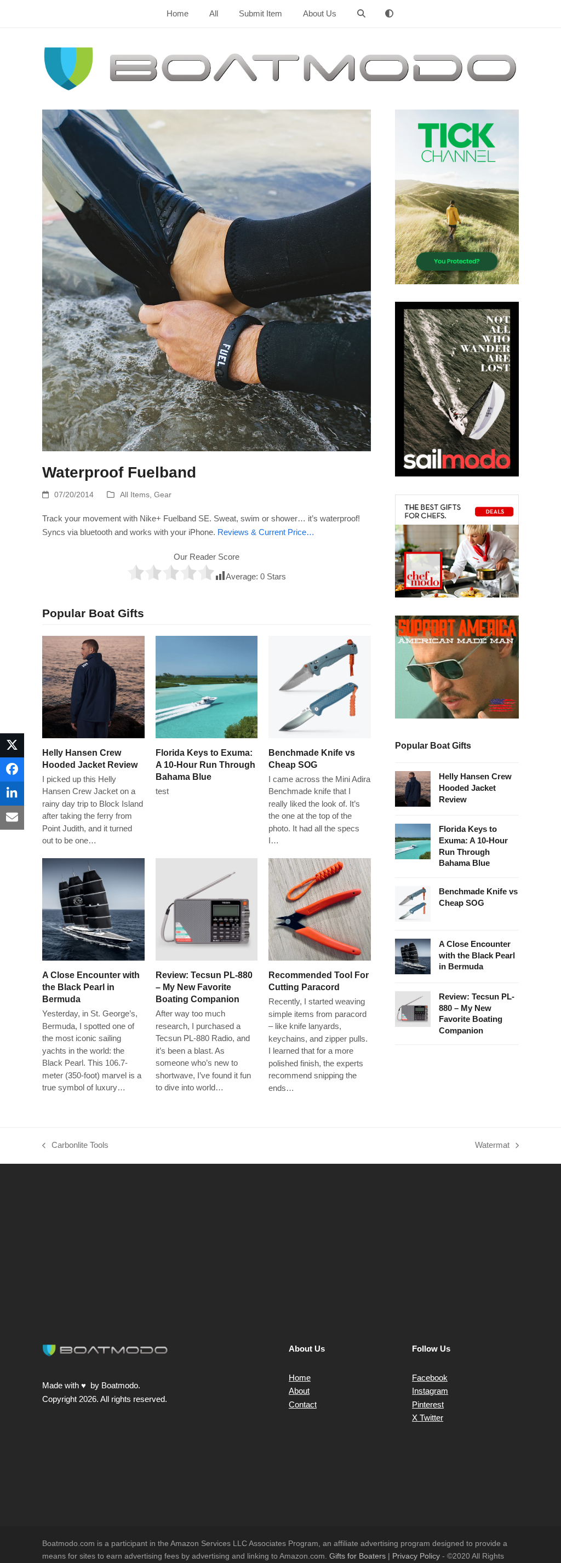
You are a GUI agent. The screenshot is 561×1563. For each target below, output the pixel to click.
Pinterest (428, 1404)
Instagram (430, 1390)
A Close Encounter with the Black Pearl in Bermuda (91, 987)
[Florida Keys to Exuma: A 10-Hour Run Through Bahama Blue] (207, 686)
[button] (361, 13)
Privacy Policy (416, 1555)
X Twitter (427, 1417)
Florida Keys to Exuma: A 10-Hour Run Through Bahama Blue (205, 765)
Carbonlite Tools (75, 1146)
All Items (135, 494)
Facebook (430, 1377)
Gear (162, 494)
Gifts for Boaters (357, 1555)
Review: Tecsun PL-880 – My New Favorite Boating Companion (204, 987)
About (299, 1390)
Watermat (492, 1146)
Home (300, 1377)
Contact (303, 1404)
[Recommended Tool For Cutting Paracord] (319, 908)
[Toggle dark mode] (389, 13)
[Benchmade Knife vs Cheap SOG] (319, 686)
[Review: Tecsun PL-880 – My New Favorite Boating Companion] (207, 908)
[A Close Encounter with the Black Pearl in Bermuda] (93, 908)
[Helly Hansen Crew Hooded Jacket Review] (93, 686)
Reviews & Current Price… (265, 532)
